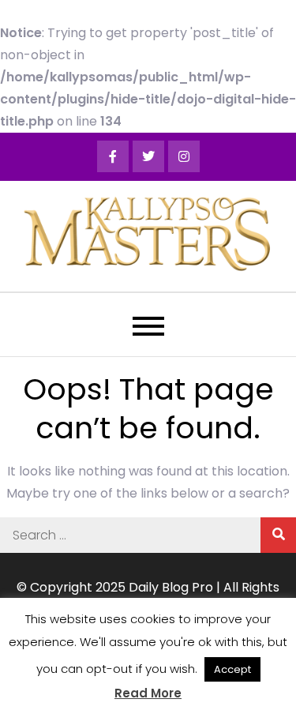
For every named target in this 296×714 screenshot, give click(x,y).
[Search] (278, 535)
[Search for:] (148, 535)
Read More (148, 693)
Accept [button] (232, 669)
